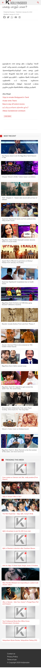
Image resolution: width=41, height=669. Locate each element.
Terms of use (12, 659)
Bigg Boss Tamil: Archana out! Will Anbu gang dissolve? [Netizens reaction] (17, 303)
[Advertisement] (20, 41)
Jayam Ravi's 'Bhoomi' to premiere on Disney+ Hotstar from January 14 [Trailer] (17, 261)
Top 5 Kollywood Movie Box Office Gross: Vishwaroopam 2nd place (16, 622)
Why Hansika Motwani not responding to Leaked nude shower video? (20, 583)
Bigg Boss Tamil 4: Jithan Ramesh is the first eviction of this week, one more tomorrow (19, 450)
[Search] (38, 2)
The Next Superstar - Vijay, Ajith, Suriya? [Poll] (17, 514)
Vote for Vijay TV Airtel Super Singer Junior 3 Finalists (20, 565)
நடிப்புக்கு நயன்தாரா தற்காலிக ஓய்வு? (15, 107)
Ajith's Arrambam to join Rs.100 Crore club (16, 531)
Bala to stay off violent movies (14, 104)
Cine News (7, 116)
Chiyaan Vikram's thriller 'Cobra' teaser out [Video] (18, 177)
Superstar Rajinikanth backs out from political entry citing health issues (19, 219)
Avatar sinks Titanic (10, 101)
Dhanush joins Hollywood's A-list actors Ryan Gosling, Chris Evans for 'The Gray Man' (17, 408)
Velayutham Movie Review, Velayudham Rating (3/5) (19, 640)
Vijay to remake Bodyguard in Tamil (16, 97)
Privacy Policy (12, 657)
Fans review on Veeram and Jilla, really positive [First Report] (20, 478)
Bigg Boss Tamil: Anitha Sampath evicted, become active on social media (18, 240)
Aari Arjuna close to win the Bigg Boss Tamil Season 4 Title (19, 156)
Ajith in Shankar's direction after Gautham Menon (18, 548)
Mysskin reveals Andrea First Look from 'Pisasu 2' (18, 324)
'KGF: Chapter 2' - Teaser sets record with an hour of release (19, 198)
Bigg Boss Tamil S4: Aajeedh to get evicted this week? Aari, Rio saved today (17, 387)
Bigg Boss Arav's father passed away (14, 366)
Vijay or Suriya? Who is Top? (11, 496)
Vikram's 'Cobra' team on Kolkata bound (15, 429)
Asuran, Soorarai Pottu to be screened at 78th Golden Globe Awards (17, 345)
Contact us (11, 654)
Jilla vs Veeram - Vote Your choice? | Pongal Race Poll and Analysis (20, 603)
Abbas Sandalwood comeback (14, 111)
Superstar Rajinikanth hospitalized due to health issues (18, 282)
